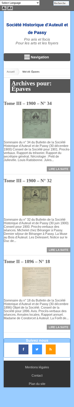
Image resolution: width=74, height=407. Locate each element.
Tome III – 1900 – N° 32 (28, 180)
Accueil (11, 71)
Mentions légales (37, 367)
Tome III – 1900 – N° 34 (28, 103)
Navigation (40, 57)
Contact (37, 375)
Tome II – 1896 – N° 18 (27, 261)
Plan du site (37, 384)
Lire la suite (58, 169)
